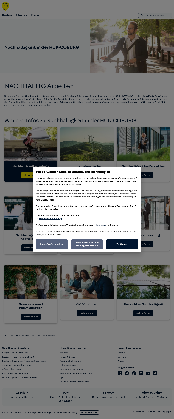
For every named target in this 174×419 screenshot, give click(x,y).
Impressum (101, 225)
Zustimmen (122, 244)
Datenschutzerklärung (50, 218)
